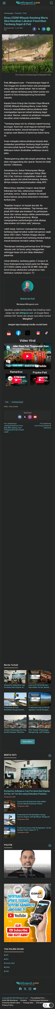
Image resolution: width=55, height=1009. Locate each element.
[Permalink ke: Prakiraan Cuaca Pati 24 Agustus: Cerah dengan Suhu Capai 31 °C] (40, 699)
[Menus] (4, 3)
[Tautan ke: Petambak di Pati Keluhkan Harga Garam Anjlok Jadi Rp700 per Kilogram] (9, 819)
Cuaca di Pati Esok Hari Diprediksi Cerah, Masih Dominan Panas (39, 686)
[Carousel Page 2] (24, 875)
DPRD (7, 967)
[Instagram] (30, 417)
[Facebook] (20, 417)
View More (28, 741)
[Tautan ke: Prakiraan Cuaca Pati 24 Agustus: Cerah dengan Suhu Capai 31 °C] (9, 832)
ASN (7, 971)
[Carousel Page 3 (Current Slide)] (27, 875)
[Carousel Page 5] (34, 875)
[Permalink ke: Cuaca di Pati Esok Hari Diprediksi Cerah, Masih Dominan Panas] (40, 677)
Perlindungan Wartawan (39, 1000)
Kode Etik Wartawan (10, 1000)
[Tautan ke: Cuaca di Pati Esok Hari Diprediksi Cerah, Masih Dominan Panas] (9, 806)
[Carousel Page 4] (30, 875)
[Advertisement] (27, 548)
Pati (5, 30)
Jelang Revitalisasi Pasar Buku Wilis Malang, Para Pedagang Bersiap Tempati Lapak (14, 428)
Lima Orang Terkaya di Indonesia (43, 426)
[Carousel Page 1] (21, 875)
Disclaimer (40, 1003)
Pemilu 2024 (10, 963)
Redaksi (23, 1000)
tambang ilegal (17, 402)
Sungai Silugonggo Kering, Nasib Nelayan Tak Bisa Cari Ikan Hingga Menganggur (15, 731)
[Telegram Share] (44, 29)
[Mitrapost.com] (28, 3)
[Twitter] (25, 417)
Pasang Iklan (28, 1003)
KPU (6, 959)
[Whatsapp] (48, 29)
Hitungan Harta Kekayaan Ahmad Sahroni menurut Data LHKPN (26, 867)
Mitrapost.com (26, 313)
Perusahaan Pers (37, 998)
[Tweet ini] (39, 29)
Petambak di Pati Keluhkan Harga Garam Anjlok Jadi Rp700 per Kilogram (14, 708)
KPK (6, 955)
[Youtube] (35, 417)
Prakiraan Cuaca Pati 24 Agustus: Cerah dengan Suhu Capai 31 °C (39, 708)
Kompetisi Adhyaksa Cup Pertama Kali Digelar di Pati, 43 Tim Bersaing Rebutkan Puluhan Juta (14, 686)
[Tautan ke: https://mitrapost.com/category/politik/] (49, 845)
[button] (48, 1005)
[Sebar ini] (34, 29)
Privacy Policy (7, 1005)
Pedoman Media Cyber (11, 1003)
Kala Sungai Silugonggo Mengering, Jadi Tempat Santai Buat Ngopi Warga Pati (39, 731)
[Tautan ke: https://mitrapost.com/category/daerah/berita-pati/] (49, 755)
